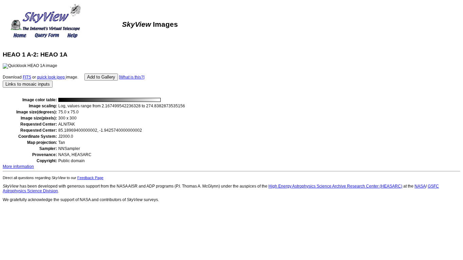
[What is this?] (131, 77)
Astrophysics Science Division (30, 191)
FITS (27, 77)
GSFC (433, 186)
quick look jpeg (51, 77)
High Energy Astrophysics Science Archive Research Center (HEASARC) (335, 186)
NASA (420, 186)
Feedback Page (90, 178)
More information (18, 166)
